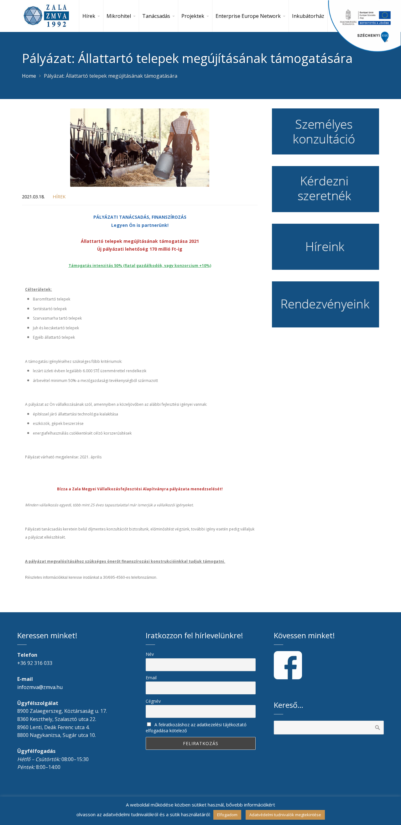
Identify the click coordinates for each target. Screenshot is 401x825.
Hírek (59, 197)
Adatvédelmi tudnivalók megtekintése (285, 814)
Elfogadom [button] (227, 814)
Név (150, 654)
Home (29, 75)
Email (151, 678)
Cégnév (153, 701)
